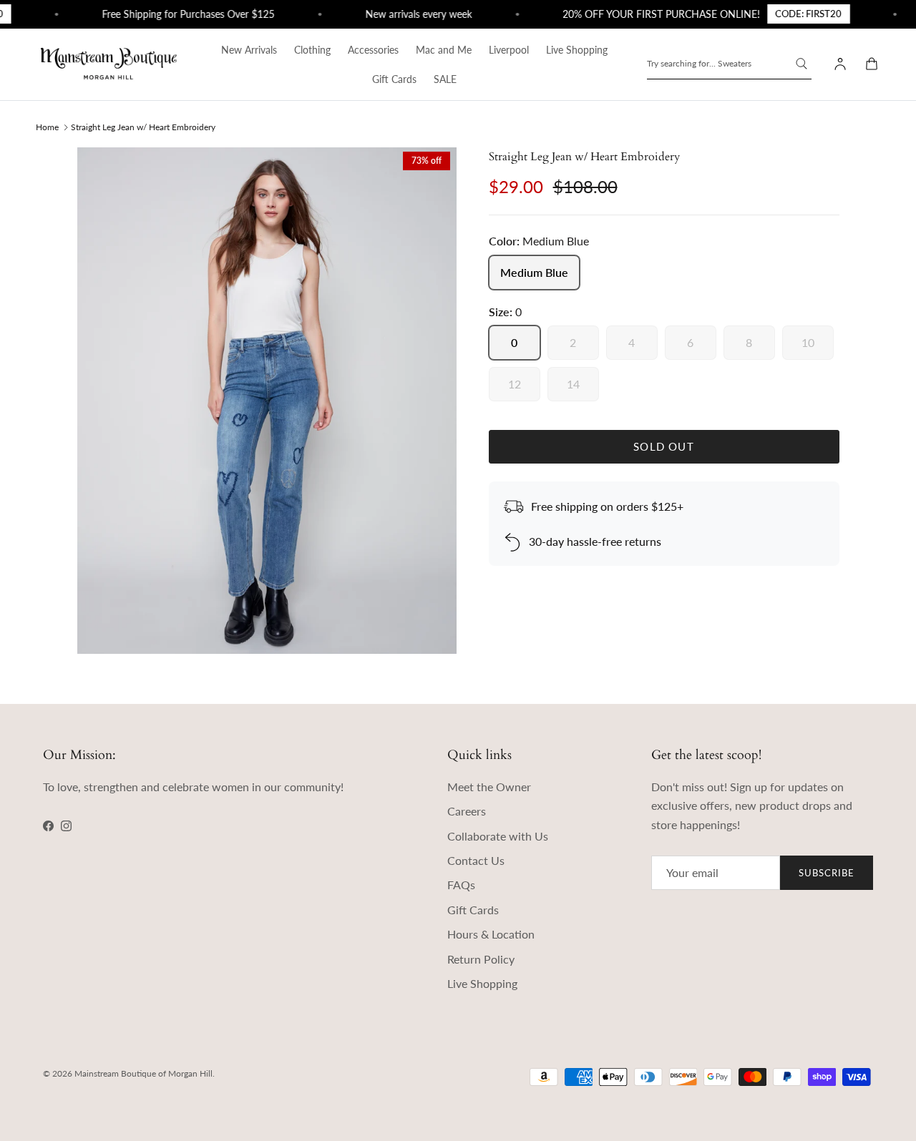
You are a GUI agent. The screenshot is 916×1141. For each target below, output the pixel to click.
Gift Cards (394, 79)
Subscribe (826, 872)
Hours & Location (491, 934)
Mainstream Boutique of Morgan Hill (143, 1073)
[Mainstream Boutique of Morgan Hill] (109, 64)
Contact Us (476, 860)
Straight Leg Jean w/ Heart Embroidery (143, 126)
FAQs (461, 884)
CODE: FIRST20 (799, 13)
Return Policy (481, 959)
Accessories (373, 50)
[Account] (837, 64)
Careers (466, 811)
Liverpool (509, 50)
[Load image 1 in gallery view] (267, 400)
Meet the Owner (489, 786)
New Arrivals (249, 50)
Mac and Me (444, 50)
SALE (445, 79)
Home (47, 126)
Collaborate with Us (497, 836)
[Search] (801, 64)
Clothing (312, 50)
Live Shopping (577, 50)
